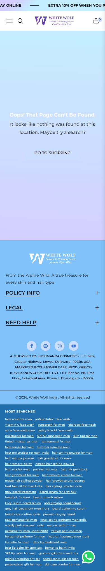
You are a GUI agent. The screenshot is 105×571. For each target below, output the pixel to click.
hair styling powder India (64, 486)
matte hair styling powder (24, 480)
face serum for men (19, 447)
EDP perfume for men (21, 520)
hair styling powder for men (72, 452)
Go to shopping (52, 152)
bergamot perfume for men (25, 536)
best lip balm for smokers (23, 547)
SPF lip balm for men (20, 553)
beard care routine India (22, 514)
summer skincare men (53, 447)
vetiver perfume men (66, 531)
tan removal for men (56, 441)
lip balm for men (17, 542)
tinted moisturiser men (21, 441)
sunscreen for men (51, 425)
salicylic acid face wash (55, 430)
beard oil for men (17, 497)
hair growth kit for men (22, 475)
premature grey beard (59, 514)
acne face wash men (20, 430)
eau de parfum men (61, 525)
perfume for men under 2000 (26, 531)
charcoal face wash (82, 425)
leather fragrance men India (68, 536)
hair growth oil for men (54, 458)
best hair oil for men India (23, 486)
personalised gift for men (23, 564)
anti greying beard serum (62, 503)
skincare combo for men (62, 564)
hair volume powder (19, 458)
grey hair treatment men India (27, 508)
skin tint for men (85, 436)
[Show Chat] (89, 557)
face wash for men (18, 419)
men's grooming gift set (22, 559)
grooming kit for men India (58, 553)
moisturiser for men (19, 436)
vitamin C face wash (19, 425)
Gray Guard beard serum (23, 503)
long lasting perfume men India (63, 520)
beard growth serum (48, 497)
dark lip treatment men (50, 542)
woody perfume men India (24, 525)
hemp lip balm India (60, 547)
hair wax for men (17, 469)
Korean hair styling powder (54, 464)
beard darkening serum (69, 508)
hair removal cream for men (62, 475)
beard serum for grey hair (57, 492)
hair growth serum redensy (65, 480)
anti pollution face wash (52, 419)
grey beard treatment (20, 492)
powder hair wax (45, 469)
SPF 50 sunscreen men (53, 436)
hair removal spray (18, 464)
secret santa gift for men (61, 559)
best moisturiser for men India (27, 452)
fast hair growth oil (74, 469)
